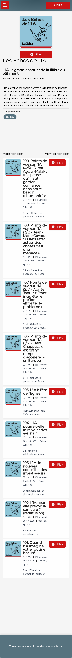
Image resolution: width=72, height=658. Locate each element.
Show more (14, 111)
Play (39, 54)
